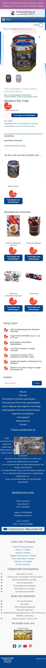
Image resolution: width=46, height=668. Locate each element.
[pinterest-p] (31, 646)
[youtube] (25, 646)
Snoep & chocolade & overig (27, 97)
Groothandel (26, 95)
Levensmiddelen (15, 89)
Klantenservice (23, 421)
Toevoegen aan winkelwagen (24, 115)
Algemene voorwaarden (23, 413)
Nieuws (23, 391)
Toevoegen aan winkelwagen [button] (13, 201)
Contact (23, 424)
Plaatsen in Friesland (23, 550)
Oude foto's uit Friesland (23, 561)
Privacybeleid (23, 417)
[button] (39, 37)
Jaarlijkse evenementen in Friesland (23, 556)
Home (6, 89)
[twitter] (20, 646)
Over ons (23, 395)
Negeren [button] (40, 6)
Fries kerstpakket (14, 95)
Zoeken (37, 383)
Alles (6, 95)
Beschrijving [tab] (9, 136)
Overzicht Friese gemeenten (23, 547)
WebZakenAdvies (41, 661)
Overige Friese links (23, 564)
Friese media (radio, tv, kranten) (23, 559)
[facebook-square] (15, 646)
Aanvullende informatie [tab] (13, 140)
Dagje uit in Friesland (23, 553)
